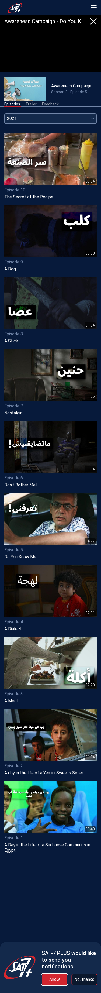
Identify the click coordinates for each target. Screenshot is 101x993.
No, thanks (84, 979)
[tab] (12, 104)
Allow (54, 979)
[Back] (93, 21)
